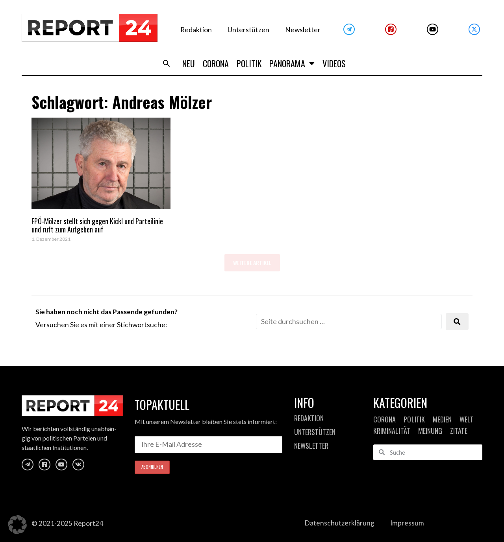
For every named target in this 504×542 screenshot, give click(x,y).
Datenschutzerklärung (339, 523)
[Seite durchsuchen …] (349, 321)
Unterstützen (248, 30)
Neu (188, 63)
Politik (249, 63)
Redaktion (196, 30)
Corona (216, 63)
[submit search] (457, 321)
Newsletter (303, 30)
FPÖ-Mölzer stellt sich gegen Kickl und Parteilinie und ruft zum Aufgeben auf (97, 225)
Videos (334, 63)
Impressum (407, 523)
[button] (166, 63)
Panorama (287, 63)
